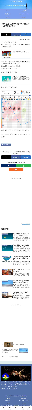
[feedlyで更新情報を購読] (23, 165)
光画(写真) (23, 398)
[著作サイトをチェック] (8, 165)
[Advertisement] (16, 196)
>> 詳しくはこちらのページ (9, 388)
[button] (28, 272)
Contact (24, 403)
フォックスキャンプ (24, 400)
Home (8, 398)
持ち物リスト (8, 400)
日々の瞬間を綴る (6, 144)
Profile (8, 403)
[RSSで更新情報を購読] (16, 169)
